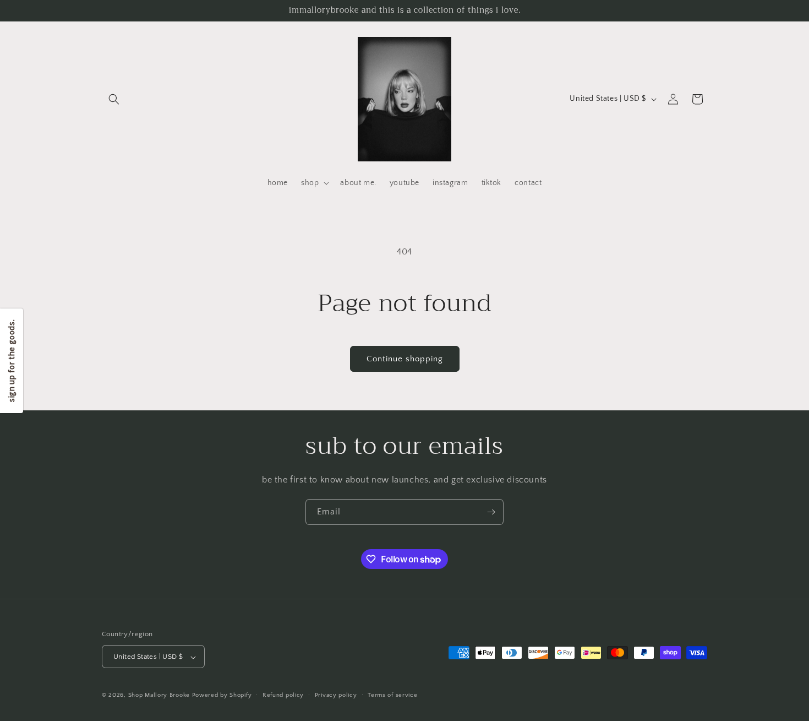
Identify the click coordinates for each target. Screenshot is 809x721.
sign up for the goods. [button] (11, 360)
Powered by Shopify (222, 695)
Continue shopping (405, 359)
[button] (114, 99)
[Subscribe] (491, 512)
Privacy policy (336, 695)
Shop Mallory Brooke (159, 695)
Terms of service (392, 695)
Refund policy (283, 695)
